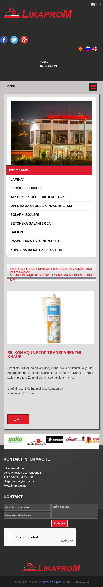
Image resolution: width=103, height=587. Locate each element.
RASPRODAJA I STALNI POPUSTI (35, 241)
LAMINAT (16, 179)
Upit (18, 419)
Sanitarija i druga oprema (30, 268)
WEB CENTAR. (52, 582)
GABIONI (16, 232)
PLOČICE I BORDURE (26, 188)
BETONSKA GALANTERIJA (30, 223)
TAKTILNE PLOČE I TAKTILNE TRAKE (38, 197)
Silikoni (24, 271)
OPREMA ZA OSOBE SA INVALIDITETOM (40, 206)
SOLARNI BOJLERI (24, 214)
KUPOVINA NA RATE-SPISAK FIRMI (36, 250)
